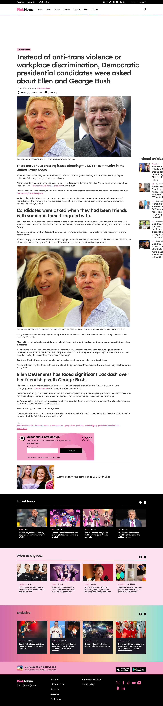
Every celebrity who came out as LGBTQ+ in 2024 (83, 476)
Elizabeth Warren (41, 426)
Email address (35, 447)
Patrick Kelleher (43, 88)
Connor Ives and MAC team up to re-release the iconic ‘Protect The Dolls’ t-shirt (31, 589)
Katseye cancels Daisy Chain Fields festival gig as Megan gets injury (96, 535)
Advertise (31, 2)
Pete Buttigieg (91, 426)
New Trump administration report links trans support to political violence (129, 535)
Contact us (55, 689)
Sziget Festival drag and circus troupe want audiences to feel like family (31, 646)
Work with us (44, 2)
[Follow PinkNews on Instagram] (139, 683)
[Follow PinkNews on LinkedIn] (124, 2)
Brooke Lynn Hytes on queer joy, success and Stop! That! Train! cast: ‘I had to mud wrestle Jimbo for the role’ (131, 647)
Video (86, 9)
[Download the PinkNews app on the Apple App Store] (123, 669)
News (48, 9)
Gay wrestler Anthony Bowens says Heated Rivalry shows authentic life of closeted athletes (64, 647)
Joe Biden (80, 426)
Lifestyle (66, 9)
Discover (95, 9)
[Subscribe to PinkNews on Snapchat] (117, 688)
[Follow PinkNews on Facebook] (123, 683)
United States (22, 428)
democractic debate (25, 426)
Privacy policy (88, 684)
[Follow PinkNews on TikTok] (128, 683)
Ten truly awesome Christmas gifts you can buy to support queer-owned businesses (130, 589)
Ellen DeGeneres (56, 426)
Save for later (36, 92)
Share (22, 92)
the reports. (30, 193)
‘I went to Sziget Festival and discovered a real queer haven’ (97, 645)
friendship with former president (48, 186)
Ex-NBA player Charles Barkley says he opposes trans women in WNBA (32, 535)
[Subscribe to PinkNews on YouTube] (133, 683)
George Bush (70, 426)
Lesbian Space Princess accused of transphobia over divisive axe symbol (65, 535)
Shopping (76, 9)
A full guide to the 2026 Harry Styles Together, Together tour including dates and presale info (98, 589)
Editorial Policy (57, 684)
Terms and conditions (91, 679)
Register (142, 2)
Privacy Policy (55, 457)
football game (41, 388)
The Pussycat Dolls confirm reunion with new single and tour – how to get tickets (63, 589)
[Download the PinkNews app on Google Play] (139, 669)
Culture (57, 9)
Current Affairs (24, 50)
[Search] (145, 9)
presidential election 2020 (108, 426)
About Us (20, 2)
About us (54, 679)
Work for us (55, 699)
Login (133, 2)
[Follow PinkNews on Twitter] (117, 683)
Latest (40, 9)
